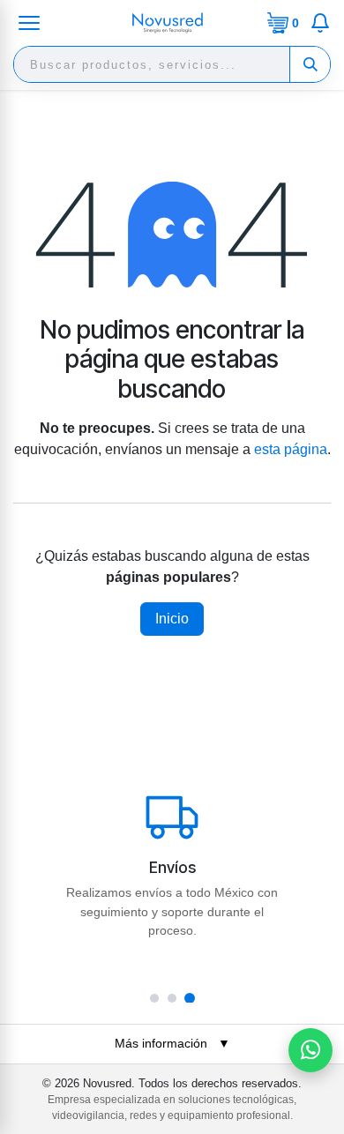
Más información (172, 1043)
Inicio (172, 618)
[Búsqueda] (309, 64)
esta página (290, 449)
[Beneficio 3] (189, 998)
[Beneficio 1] (154, 998)
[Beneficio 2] (172, 998)
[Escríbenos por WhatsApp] (310, 1050)
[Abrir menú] (29, 23)
